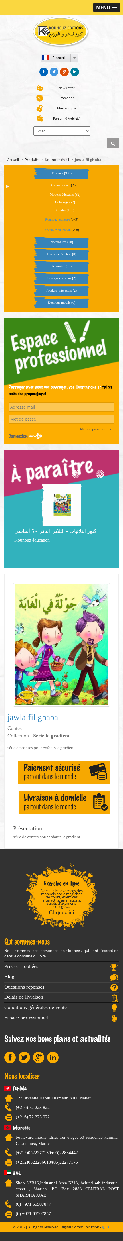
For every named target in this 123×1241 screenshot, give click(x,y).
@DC (106, 1227)
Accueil (13, 159)
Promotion (67, 98)
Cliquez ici (61, 912)
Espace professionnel (26, 1017)
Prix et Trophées (21, 966)
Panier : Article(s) (66, 118)
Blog (9, 976)
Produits (32, 159)
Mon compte (66, 108)
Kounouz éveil (57, 159)
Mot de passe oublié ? (97, 429)
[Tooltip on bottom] (43, 72)
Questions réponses (24, 987)
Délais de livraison (23, 997)
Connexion (18, 436)
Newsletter (66, 88)
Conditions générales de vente (35, 1007)
